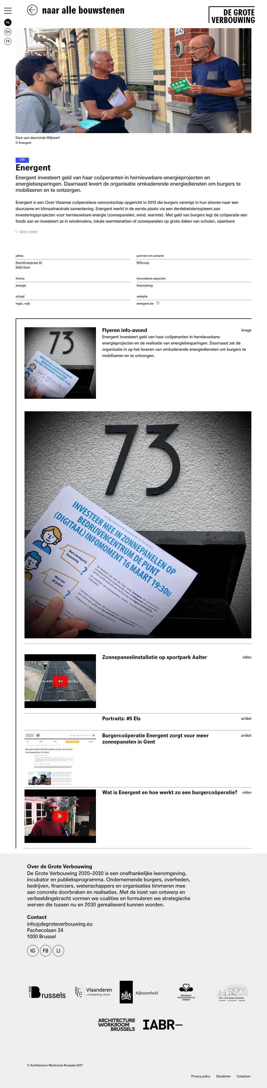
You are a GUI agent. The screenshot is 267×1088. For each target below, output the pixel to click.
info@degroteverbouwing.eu (60, 923)
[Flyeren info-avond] (60, 363)
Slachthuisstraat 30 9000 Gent (29, 265)
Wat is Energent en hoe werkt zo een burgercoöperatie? (169, 792)
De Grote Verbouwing (232, 15)
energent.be (145, 303)
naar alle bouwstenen (82, 10)
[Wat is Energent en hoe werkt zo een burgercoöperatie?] (60, 816)
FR (8, 41)
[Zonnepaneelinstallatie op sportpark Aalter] (60, 681)
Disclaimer (223, 1076)
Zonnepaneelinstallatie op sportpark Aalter (154, 657)
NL (8, 22)
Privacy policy (200, 1076)
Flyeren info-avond (124, 330)
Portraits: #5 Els (121, 719)
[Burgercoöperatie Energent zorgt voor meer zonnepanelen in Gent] (60, 759)
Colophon (243, 1076)
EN (8, 31)
